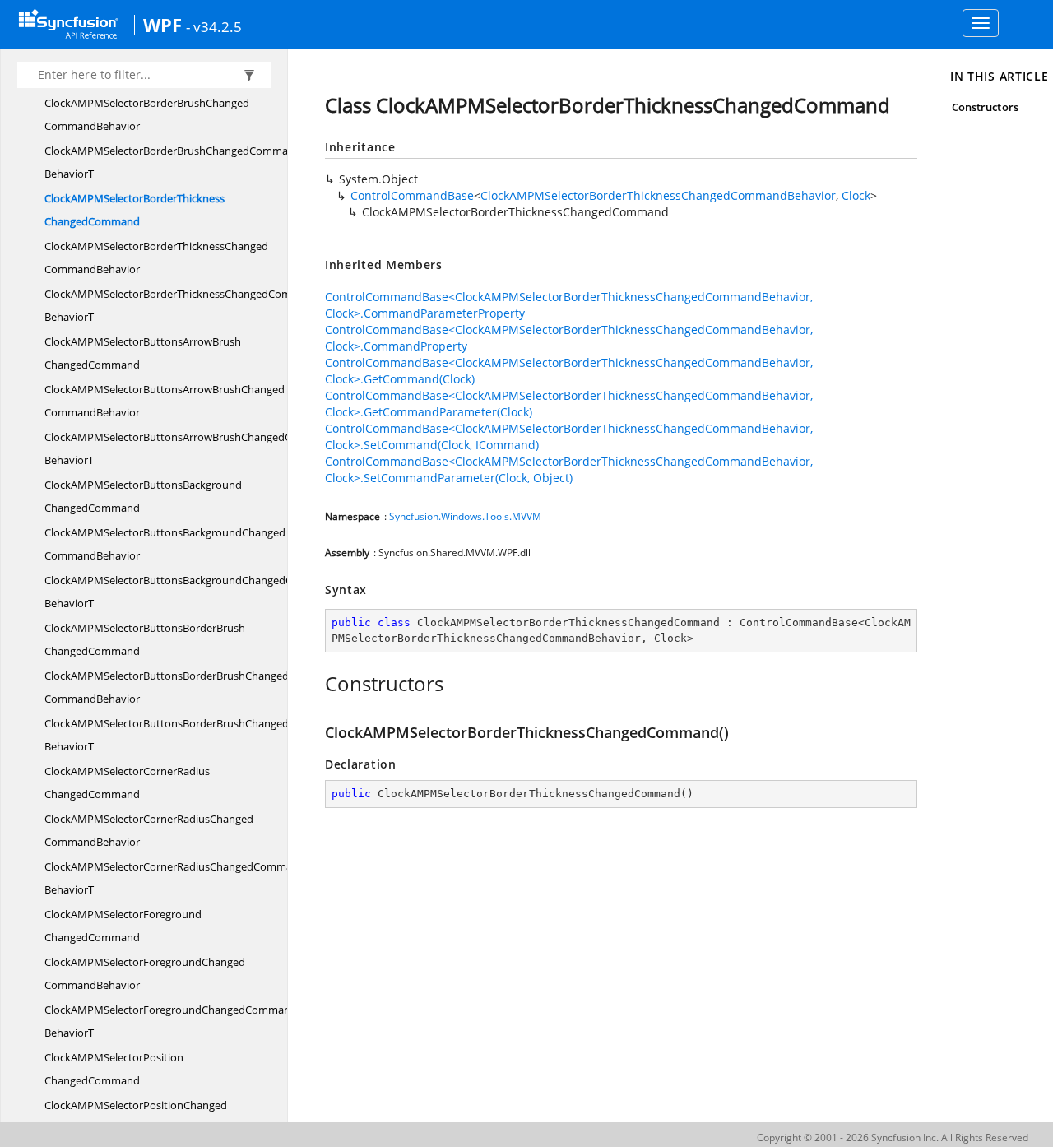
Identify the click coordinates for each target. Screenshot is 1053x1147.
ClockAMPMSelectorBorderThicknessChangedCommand (134, 210)
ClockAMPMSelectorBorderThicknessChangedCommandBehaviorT (182, 305)
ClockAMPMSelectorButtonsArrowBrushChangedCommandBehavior (164, 401)
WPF (162, 24)
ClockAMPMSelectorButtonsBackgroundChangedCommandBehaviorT (190, 592)
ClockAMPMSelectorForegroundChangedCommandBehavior (144, 973)
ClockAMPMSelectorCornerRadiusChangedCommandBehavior (148, 830)
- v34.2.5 (214, 26)
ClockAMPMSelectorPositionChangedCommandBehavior (135, 1116)
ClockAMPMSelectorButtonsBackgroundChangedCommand (143, 496)
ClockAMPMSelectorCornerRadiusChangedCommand (127, 782)
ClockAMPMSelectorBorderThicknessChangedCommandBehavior (156, 257)
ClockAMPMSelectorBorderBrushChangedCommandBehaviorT (172, 162)
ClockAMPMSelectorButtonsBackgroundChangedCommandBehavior (164, 544)
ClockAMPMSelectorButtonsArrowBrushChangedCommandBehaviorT (190, 448)
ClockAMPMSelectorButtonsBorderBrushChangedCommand (144, 639)
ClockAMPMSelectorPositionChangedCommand (113, 1069)
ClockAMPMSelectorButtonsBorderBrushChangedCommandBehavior (166, 687)
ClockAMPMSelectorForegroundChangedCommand (123, 926)
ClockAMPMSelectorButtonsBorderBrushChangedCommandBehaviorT (192, 735)
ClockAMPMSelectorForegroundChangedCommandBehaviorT (170, 1021)
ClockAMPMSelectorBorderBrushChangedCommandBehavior (146, 114)
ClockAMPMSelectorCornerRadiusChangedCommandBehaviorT (174, 878)
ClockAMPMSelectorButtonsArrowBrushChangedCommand (142, 353)
